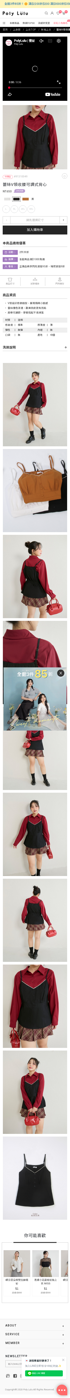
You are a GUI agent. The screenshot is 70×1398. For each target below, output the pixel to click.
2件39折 (19, 191)
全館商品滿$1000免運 (32, 259)
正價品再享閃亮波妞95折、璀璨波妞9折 (42, 266)
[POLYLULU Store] (8, 1375)
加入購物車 (35, 230)
